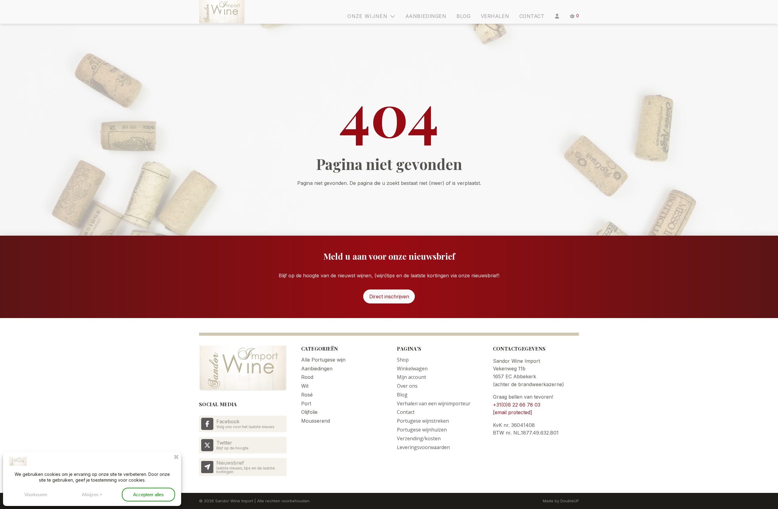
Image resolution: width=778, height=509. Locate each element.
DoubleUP (569, 500)
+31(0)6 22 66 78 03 (516, 405)
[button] (373, 16)
